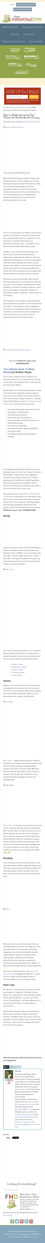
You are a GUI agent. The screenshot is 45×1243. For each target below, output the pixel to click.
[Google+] (11, 1080)
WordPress (27, 1237)
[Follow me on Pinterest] (22, 1223)
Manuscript (19, 1109)
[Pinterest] (9, 1083)
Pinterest (18, 1124)
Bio (7, 1067)
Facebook (18, 1122)
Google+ (32, 1122)
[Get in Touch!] (31, 1223)
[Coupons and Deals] (15, 50)
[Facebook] (9, 1080)
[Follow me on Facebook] (12, 1223)
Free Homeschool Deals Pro (28, 1234)
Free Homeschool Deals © (22, 17)
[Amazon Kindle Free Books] (13, 57)
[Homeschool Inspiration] (22, 73)
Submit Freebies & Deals (22, 9)
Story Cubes (7, 825)
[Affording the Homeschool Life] (14, 65)
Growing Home (20, 1089)
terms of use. (8, 1215)
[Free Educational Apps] (29, 50)
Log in (35, 1237)
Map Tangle (7, 761)
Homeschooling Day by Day (25, 1114)
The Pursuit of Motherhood (24, 1117)
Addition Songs (17, 664)
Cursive (29, 1109)
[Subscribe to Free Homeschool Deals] (26, 1223)
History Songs (17, 675)
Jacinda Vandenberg (31, 122)
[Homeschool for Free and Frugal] (31, 57)
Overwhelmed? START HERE (26, 4)
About (12, 4)
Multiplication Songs (19, 667)
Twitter (25, 1122)
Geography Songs (18, 672)
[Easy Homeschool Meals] (31, 65)
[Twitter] (6, 1080)
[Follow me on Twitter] (17, 1223)
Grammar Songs (17, 670)
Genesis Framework (15, 1237)
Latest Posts (16, 1067)
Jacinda (18, 1071)
